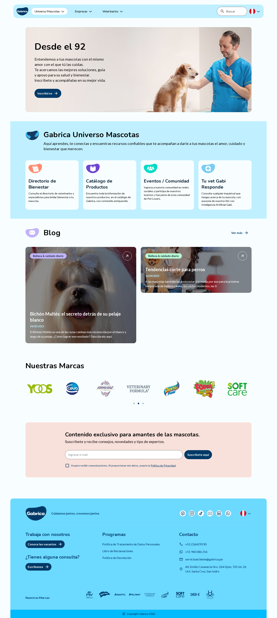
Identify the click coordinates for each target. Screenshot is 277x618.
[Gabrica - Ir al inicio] (22, 11)
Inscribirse (44, 93)
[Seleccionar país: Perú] (255, 11)
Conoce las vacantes (42, 544)
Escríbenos (35, 567)
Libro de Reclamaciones (117, 551)
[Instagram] (192, 513)
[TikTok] (201, 513)
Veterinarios (110, 11)
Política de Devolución (116, 557)
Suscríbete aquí (198, 454)
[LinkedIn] (219, 513)
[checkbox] (67, 465)
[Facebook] (183, 513)
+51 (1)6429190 (196, 544)
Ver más (237, 232)
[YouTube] (210, 513)
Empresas (81, 11)
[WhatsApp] (228, 513)
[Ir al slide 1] (134, 403)
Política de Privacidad (163, 465)
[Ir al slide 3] (143, 403)
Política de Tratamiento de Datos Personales (131, 544)
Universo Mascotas (47, 11)
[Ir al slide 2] (138, 403)
